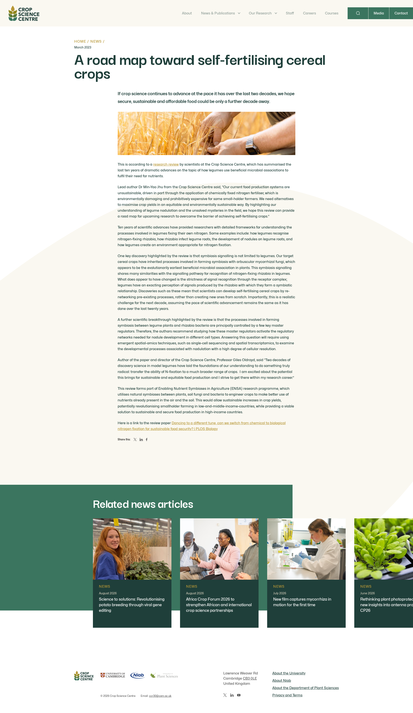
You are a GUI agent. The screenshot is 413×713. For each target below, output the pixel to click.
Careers (309, 13)
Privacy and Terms (287, 695)
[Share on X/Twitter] (135, 439)
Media (379, 13)
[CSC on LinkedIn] (232, 695)
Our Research (260, 13)
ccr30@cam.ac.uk (160, 695)
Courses (331, 13)
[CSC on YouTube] (238, 695)
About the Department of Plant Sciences (305, 688)
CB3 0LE (250, 678)
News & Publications (218, 13)
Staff (290, 13)
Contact (401, 13)
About (187, 13)
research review (166, 164)
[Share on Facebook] (146, 439)
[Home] (24, 13)
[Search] (358, 13)
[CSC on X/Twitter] (225, 695)
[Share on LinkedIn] (141, 439)
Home (80, 41)
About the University (288, 673)
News (96, 41)
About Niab (281, 681)
